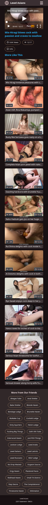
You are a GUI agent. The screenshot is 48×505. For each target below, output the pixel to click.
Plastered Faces (32, 471)
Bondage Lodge (14, 412)
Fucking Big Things (15, 431)
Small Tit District (33, 478)
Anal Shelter (32, 398)
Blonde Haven (32, 405)
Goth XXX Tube (35, 431)
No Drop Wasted (14, 464)
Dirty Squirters (16, 425)
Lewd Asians (17, 3)
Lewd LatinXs (32, 451)
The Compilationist (32, 484)
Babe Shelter (15, 405)
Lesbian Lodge (16, 445)
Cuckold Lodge (32, 418)
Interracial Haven (14, 438)
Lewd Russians (16, 458)
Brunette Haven (33, 412)
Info (11, 49)
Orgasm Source (33, 464)
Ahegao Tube (15, 398)
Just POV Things (34, 438)
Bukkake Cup (15, 418)
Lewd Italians (15, 451)
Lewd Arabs (33, 445)
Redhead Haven (14, 478)
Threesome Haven (16, 491)
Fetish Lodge (33, 425)
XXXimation (34, 491)
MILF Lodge (33, 458)
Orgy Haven (14, 471)
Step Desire (13, 484)
